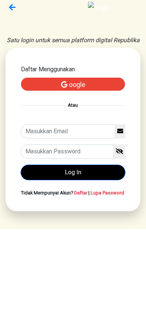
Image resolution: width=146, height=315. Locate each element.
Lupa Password (107, 193)
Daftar (80, 193)
